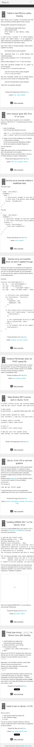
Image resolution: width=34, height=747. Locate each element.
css (18, 340)
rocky (18, 95)
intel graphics (15, 501)
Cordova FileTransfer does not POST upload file (19, 360)
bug (14, 378)
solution (23, 95)
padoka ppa (13, 478)
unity (17, 503)
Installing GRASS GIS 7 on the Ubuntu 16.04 (19, 523)
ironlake (21, 501)
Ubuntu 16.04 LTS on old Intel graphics (19, 462)
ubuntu (26, 162)
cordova (13, 340)
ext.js (16, 240)
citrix (12, 162)
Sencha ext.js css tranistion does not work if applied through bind (19, 262)
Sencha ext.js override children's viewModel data (19, 182)
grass (18, 613)
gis (15, 613)
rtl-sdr (17, 731)
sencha (25, 340)
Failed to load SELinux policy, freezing (19, 14)
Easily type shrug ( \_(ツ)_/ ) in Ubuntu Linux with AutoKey (19, 634)
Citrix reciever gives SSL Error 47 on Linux (19, 115)
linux (14, 95)
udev (25, 731)
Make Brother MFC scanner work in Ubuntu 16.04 (19, 398)
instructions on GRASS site (17, 530)
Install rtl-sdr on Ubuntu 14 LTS (19, 706)
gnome (8, 501)
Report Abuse (28, 746)
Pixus (27, 92)
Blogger (23, 746)
